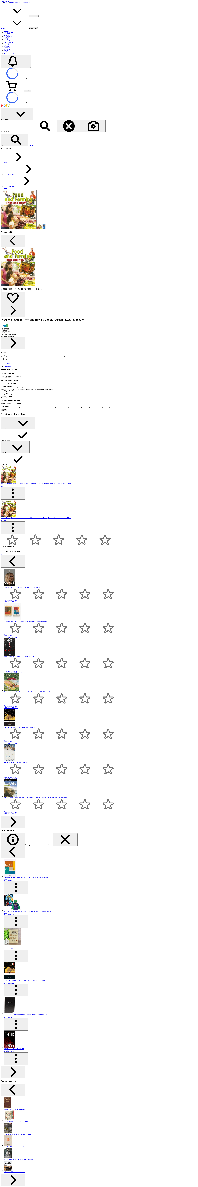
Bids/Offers (7, 33)
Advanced (31, 145)
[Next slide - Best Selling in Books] (13, 822)
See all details (8, 366)
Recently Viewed (8, 32)
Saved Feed (7, 40)
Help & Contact (28, 2)
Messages (6, 50)
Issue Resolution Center (10, 53)
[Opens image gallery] (1, 291)
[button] (14, 140)
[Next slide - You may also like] (13, 1180)
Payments (6, 45)
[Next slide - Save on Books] (13, 1072)
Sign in (6, 2)
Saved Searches (8, 42)
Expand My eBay (33, 28)
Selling (6, 39)
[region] (99, 268)
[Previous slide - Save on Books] (13, 852)
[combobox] (17, 131)
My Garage (7, 46)
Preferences (7, 47)
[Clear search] (69, 126)
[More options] (13, 493)
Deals (15, 2)
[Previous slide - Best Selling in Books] (13, 561)
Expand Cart (27, 90)
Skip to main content (6, 1)
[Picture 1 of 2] (39, 226)
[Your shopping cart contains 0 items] (12, 90)
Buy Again (6, 38)
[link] (13, 343)
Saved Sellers (7, 43)
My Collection (7, 49)
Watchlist (6, 35)
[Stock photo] (19, 209)
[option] (99, 435)
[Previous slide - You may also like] (13, 1090)
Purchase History (8, 36)
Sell (2, 4)
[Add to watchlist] (13, 298)
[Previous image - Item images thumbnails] (13, 241)
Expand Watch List (33, 16)
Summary (6, 31)
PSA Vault (6, 52)
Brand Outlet (20, 2)
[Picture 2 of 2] (44, 226)
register (12, 2)
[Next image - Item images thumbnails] (13, 310)
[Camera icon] (93, 126)
